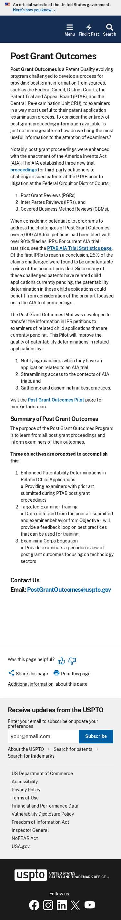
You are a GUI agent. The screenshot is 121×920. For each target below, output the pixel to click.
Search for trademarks (31, 756)
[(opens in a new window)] (46, 908)
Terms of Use (25, 797)
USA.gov (21, 846)
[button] (28, 674)
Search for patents (73, 749)
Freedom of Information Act (40, 822)
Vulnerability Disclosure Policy (43, 814)
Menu (70, 34)
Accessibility (25, 781)
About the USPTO (26, 749)
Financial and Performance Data (45, 806)
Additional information (31, 684)
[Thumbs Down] (72, 661)
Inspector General (30, 830)
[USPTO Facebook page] (32, 908)
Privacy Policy (26, 789)
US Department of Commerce (42, 773)
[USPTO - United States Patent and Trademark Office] (60, 879)
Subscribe (96, 736)
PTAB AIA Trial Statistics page (79, 248)
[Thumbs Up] (62, 661)
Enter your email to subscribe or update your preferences (53, 724)
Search (109, 34)
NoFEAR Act (25, 838)
